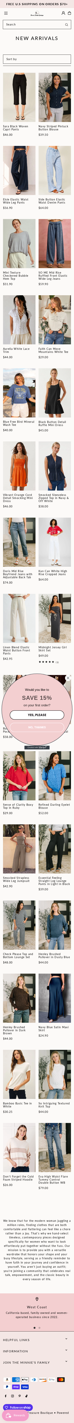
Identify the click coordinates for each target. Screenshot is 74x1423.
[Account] (63, 13)
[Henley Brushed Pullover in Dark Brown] (19, 998)
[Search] (66, 24)
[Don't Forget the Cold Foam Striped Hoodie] (19, 1147)
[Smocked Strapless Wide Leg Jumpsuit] (19, 848)
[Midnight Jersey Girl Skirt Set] (55, 618)
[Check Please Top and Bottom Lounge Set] (19, 925)
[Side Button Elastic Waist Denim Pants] (55, 170)
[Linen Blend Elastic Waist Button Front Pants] (19, 618)
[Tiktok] (26, 1396)
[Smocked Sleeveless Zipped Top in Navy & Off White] (55, 466)
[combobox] (37, 24)
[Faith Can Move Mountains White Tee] (55, 319)
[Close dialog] (68, 678)
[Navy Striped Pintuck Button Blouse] (55, 97)
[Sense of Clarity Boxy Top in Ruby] (19, 775)
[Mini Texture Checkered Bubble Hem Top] (19, 243)
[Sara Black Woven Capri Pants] (19, 97)
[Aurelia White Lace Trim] (19, 319)
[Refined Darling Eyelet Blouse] (55, 775)
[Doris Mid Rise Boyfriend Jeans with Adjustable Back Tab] (19, 542)
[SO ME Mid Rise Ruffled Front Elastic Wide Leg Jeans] (55, 243)
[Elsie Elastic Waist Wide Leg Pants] (19, 170)
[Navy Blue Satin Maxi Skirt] (55, 998)
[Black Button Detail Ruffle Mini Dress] (55, 392)
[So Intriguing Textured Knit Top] (55, 1074)
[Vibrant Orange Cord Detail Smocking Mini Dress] (19, 466)
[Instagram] (12, 1396)
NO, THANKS (37, 727)
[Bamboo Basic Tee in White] (19, 1074)
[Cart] (69, 13)
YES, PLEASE (37, 715)
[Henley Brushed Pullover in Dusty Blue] (55, 925)
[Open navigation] (14, 12)
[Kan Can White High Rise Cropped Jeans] (55, 542)
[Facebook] (5, 1396)
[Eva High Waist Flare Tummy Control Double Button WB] (55, 1147)
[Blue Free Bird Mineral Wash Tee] (19, 392)
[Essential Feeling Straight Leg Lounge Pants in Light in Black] (55, 848)
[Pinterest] (20, 1396)
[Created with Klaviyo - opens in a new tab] (37, 747)
